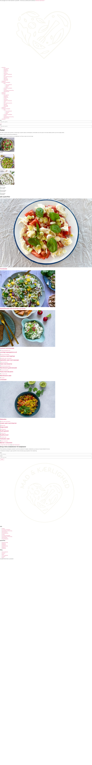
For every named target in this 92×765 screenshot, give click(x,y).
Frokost (5, 98)
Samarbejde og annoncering (7, 530)
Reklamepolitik (6, 91)
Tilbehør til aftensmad (8, 74)
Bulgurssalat (4, 427)
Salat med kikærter (6, 364)
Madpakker (6, 69)
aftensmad (6, 73)
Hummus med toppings (7, 356)
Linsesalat (3, 379)
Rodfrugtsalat (4, 431)
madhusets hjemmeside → (40, 0)
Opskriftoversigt (5, 542)
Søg (0, 120)
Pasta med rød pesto (6, 371)
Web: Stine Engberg (3, 559)
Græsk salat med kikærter (8, 423)
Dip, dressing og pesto (8, 76)
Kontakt (5, 89)
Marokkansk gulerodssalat (8, 368)
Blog (4, 83)
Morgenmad (6, 70)
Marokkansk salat (5, 375)
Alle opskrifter (6, 68)
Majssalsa (3, 419)
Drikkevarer (6, 80)
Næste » (18, 444)
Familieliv (7, 85)
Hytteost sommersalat (7, 348)
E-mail (1, 455)
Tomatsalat (3, 269)
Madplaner (4, 81)
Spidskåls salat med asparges (9, 360)
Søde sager (6, 78)
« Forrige (1, 444)
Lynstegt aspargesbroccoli (8, 352)
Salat (5, 75)
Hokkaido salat (5, 439)
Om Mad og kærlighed (6, 82)
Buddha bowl (4, 435)
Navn (1, 452)
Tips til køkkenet (9, 84)
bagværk (5, 77)
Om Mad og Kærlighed (6, 529)
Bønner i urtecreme (6, 442)
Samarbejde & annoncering (9, 90)
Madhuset (3, 92)
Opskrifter (4, 67)
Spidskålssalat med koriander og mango (13, 308)
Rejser (7, 86)
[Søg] (1, 123)
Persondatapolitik (5, 533)
